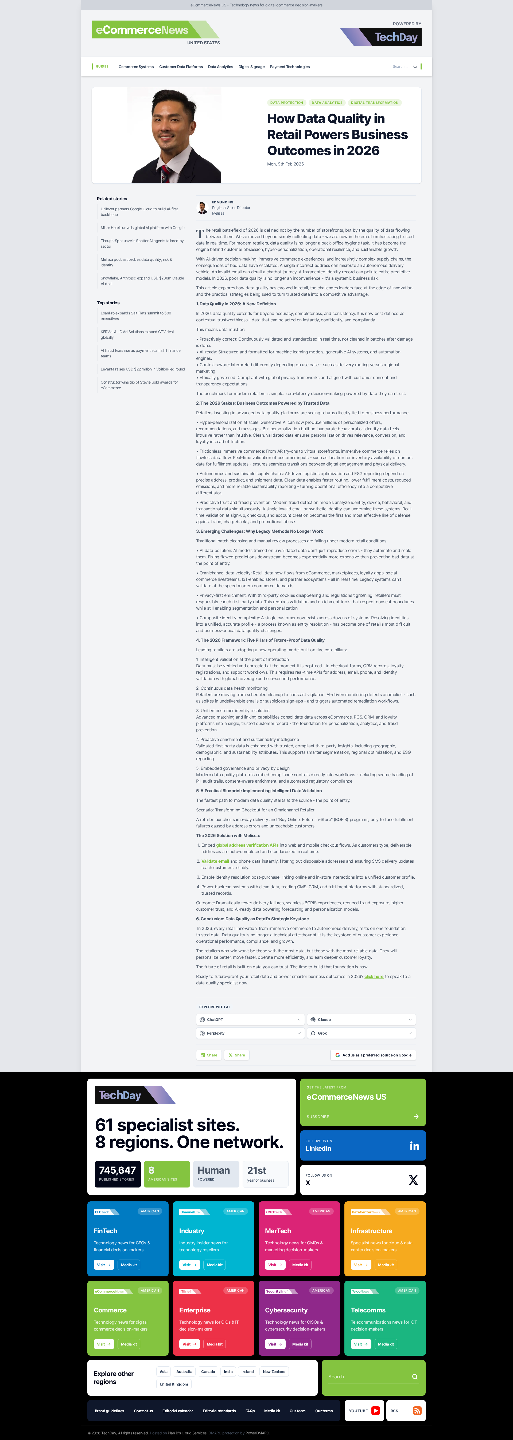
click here (374, 976)
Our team (298, 1411)
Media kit (129, 1265)
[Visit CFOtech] (114, 1212)
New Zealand (274, 1371)
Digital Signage (252, 66)
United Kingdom (174, 1384)
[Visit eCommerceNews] (114, 1291)
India (228, 1371)
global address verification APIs (247, 845)
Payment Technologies (290, 66)
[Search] (415, 66)
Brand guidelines (109, 1411)
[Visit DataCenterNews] (371, 1212)
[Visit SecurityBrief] (285, 1291)
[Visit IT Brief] (199, 1291)
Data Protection (286, 103)
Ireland (248, 1371)
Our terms (324, 1411)
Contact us (143, 1411)
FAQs (250, 1411)
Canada (208, 1371)
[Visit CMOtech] (285, 1212)
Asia (164, 1371)
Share (212, 1055)
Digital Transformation (374, 103)
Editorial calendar (177, 1411)
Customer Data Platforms (181, 66)
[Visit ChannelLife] (199, 1212)
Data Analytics (220, 66)
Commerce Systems (136, 66)
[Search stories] (415, 1376)
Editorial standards (219, 1411)
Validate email (215, 861)
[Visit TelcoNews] (371, 1291)
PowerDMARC (257, 1433)
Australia (184, 1371)
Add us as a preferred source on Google (377, 1055)
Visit (101, 1265)
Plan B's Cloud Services (187, 1433)
